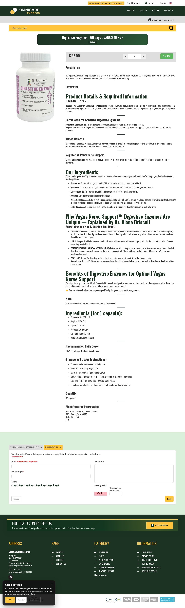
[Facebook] (10, 577)
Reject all (21, 600)
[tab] (26, 447)
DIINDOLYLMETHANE (106, 567)
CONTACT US (169, 10)
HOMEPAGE (130, 10)
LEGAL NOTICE (147, 552)
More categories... (101, 575)
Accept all (10, 600)
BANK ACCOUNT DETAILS (151, 567)
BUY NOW (166, 56)
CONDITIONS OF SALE (150, 559)
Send (169, 499)
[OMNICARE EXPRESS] (25, 10)
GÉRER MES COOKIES (149, 571)
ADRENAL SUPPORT (106, 559)
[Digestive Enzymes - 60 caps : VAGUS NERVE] (35, 87)
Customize (34, 600)
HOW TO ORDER (148, 563)
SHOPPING (155, 10)
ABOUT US (143, 10)
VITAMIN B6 (103, 552)
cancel (16, 499)
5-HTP (101, 556)
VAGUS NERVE (169, 20)
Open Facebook (161, 525)
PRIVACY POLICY (148, 556)
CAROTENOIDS (104, 563)
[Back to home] (149, 20)
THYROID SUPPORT (106, 571)
